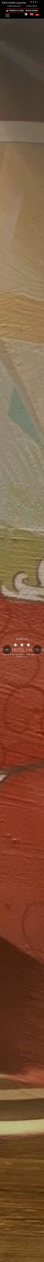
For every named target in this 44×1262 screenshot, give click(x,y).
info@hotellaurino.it (14, 6)
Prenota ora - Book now (23, 10)
